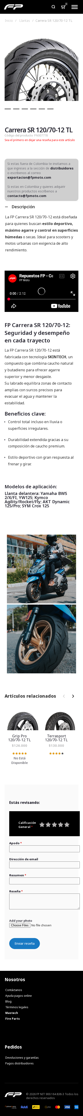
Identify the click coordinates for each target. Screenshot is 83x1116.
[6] (50, 108)
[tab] (41, 206)
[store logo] (13, 6)
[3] (25, 108)
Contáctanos (13, 990)
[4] (33, 108)
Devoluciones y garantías (22, 1058)
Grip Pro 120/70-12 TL (23, 719)
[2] (16, 108)
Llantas (24, 21)
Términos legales (16, 1007)
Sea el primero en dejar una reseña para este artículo (40, 140)
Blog (8, 1001)
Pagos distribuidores (19, 1063)
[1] (7, 108)
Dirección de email (23, 859)
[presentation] (72, 696)
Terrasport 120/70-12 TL (60, 719)
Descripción (23, 206)
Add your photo (20, 921)
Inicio (9, 21)
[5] (42, 108)
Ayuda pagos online (18, 996)
